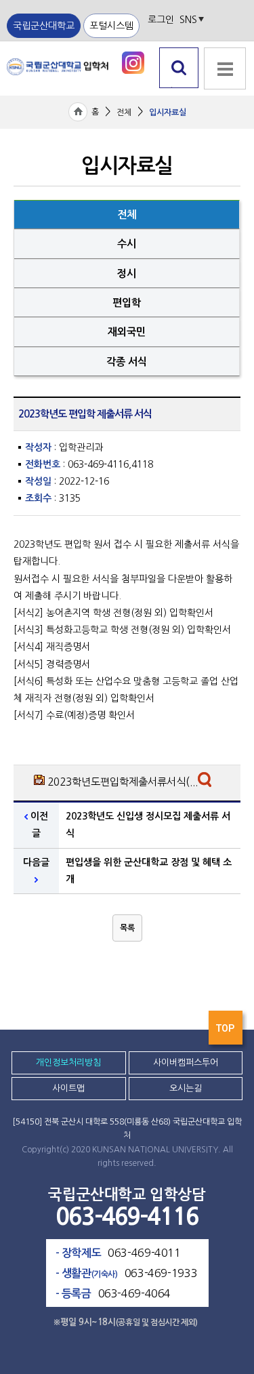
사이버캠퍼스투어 (185, 1062)
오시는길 (185, 1088)
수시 (126, 244)
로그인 (161, 19)
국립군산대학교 (44, 26)
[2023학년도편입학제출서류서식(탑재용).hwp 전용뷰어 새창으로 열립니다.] (206, 783)
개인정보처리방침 (68, 1062)
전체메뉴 (223, 95)
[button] (127, 928)
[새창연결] (133, 62)
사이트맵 (68, 1088)
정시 (126, 273)
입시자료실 (167, 112)
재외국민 (127, 332)
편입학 (126, 303)
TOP (227, 1031)
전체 (124, 112)
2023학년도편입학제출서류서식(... (122, 782)
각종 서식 (126, 362)
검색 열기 (179, 87)
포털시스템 (111, 26)
